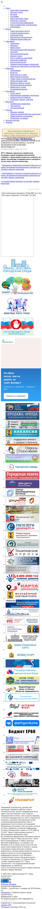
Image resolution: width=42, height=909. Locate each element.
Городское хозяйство (18, 60)
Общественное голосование (21, 116)
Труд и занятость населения (21, 58)
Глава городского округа (20, 31)
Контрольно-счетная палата (21, 37)
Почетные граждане (18, 21)
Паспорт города (16, 12)
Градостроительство (18, 62)
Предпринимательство (19, 54)
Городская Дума (16, 35)
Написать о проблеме (16, 396)
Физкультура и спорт (18, 75)
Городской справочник (19, 10)
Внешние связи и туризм (20, 83)
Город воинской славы (19, 19)
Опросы (9, 110)
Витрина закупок (12, 120)
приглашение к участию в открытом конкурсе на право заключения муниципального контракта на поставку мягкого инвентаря (21, 175)
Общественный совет (18, 81)
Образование (15, 70)
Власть (8, 29)
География (14, 16)
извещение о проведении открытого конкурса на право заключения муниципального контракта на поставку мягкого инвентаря (21, 167)
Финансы (14, 46)
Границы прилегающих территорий (24, 64)
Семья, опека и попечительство (22, 79)
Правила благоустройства (20, 97)
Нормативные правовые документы (24, 95)
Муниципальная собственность (22, 50)
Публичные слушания (19, 118)
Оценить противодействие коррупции (25, 114)
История (13, 14)
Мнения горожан (17, 112)
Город (8, 8)
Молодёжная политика (19, 77)
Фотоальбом (15, 27)
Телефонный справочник (20, 104)
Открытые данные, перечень (21, 100)
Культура (13, 73)
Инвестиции (15, 48)
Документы (10, 91)
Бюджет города (16, 56)
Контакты (9, 102)
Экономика (10, 41)
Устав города (15, 93)
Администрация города (19, 33)
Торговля (14, 52)
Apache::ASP (6, 905)
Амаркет (9, 122)
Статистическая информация (21, 23)
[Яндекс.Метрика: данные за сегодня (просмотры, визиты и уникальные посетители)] (8, 884)
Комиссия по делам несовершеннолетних (18, 88)
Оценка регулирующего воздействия (25, 66)
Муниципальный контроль (21, 85)
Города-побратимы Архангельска (23, 25)
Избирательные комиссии (20, 39)
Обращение (5, 892)
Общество (10, 68)
